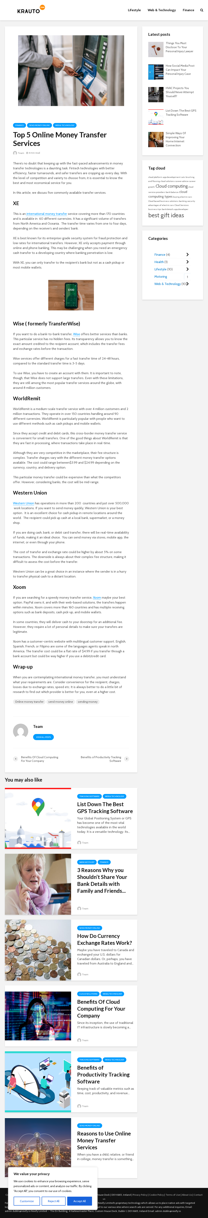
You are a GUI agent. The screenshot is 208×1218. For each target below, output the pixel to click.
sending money (88, 702)
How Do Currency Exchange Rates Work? (104, 939)
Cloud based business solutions (163, 201)
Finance (188, 10)
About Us (187, 1194)
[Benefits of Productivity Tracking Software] (38, 1081)
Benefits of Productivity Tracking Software (103, 1074)
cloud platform (155, 177)
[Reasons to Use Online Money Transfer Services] (38, 1147)
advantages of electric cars (161, 205)
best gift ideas (166, 215)
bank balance (172, 192)
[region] (53, 1188)
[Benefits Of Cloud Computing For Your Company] (38, 1016)
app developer (181, 209)
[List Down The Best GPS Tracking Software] (38, 818)
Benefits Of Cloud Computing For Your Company (101, 1008)
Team (20, 153)
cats (183, 177)
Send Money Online (39, 125)
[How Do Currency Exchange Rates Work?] (38, 950)
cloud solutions (167, 181)
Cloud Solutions (88, 994)
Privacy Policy (140, 1194)
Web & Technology (162, 10)
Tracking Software (89, 796)
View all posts (43, 737)
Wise (76, 334)
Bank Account (86, 862)
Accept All (80, 1201)
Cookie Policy (156, 1194)
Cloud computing (172, 186)
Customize (27, 1201)
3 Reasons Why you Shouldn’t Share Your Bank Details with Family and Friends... (102, 880)
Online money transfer (29, 702)
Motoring (160, 276)
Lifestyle (134, 10)
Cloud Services (181, 205)
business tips (154, 209)
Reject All (53, 1201)
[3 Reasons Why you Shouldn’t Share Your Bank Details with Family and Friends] (38, 884)
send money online (60, 702)
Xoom (97, 597)
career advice (181, 181)
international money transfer (46, 214)
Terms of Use (173, 1194)
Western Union (23, 503)
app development (172, 177)
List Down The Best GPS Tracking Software (105, 807)
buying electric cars (182, 197)
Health (159, 262)
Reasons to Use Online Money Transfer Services (104, 1140)
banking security (187, 201)
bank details (168, 209)
